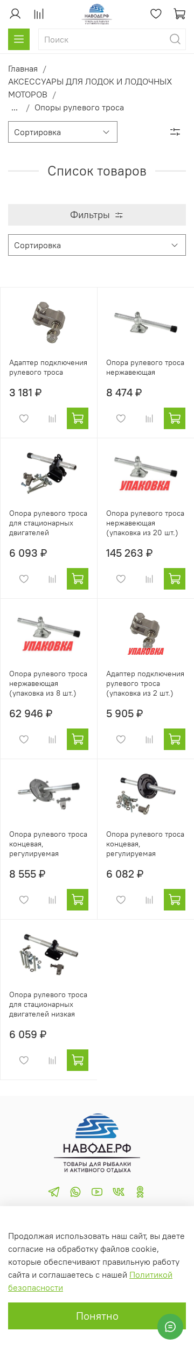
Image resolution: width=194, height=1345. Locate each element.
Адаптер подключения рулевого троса (48, 367)
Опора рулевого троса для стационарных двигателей (48, 522)
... (14, 107)
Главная (23, 68)
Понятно (97, 1315)
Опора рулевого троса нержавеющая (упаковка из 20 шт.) (145, 522)
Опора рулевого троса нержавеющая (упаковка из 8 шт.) (48, 683)
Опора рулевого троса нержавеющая (145, 367)
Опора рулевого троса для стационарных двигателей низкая (48, 1004)
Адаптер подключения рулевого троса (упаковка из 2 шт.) (145, 683)
